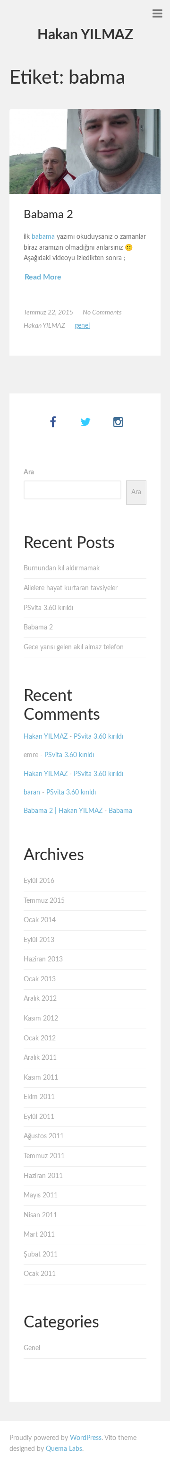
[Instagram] (118, 423)
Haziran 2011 (43, 1176)
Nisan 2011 (40, 1215)
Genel (82, 326)
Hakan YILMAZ (85, 35)
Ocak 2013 (40, 979)
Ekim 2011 (39, 1097)
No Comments (102, 312)
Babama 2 (48, 214)
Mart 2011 (39, 1234)
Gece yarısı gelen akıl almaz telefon (74, 647)
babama (43, 237)
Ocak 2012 (40, 1038)
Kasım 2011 (41, 1077)
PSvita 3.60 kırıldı (48, 608)
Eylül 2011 (39, 1117)
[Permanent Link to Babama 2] (85, 151)
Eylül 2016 (39, 881)
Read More (43, 277)
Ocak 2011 (40, 1274)
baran (32, 792)
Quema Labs (64, 1449)
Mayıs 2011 (41, 1195)
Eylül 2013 (39, 940)
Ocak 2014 (40, 920)
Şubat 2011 (41, 1254)
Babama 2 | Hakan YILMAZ (63, 811)
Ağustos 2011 (44, 1136)
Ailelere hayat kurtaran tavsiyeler (71, 588)
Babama (120, 811)
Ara (29, 472)
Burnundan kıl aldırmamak (62, 568)
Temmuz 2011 (44, 1156)
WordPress (86, 1438)
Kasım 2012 (41, 1018)
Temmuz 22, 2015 (48, 312)
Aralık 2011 (40, 1058)
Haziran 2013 (43, 959)
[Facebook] (53, 423)
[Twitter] (85, 423)
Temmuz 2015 (44, 901)
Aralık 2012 (40, 998)
